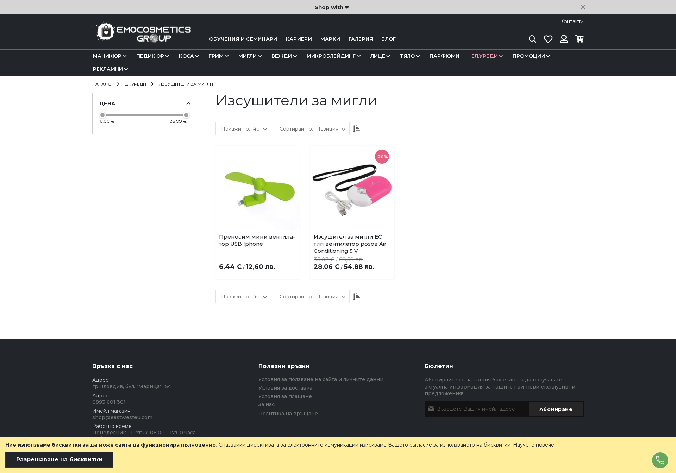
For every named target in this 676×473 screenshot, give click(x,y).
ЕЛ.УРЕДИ (135, 84)
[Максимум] (186, 115)
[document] (338, 455)
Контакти (572, 21)
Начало (102, 84)
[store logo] (141, 39)
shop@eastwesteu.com (122, 417)
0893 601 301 (109, 402)
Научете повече (533, 445)
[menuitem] (109, 56)
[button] (259, 239)
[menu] (338, 63)
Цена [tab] (107, 103)
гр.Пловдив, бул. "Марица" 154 (131, 386)
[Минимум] (102, 115)
